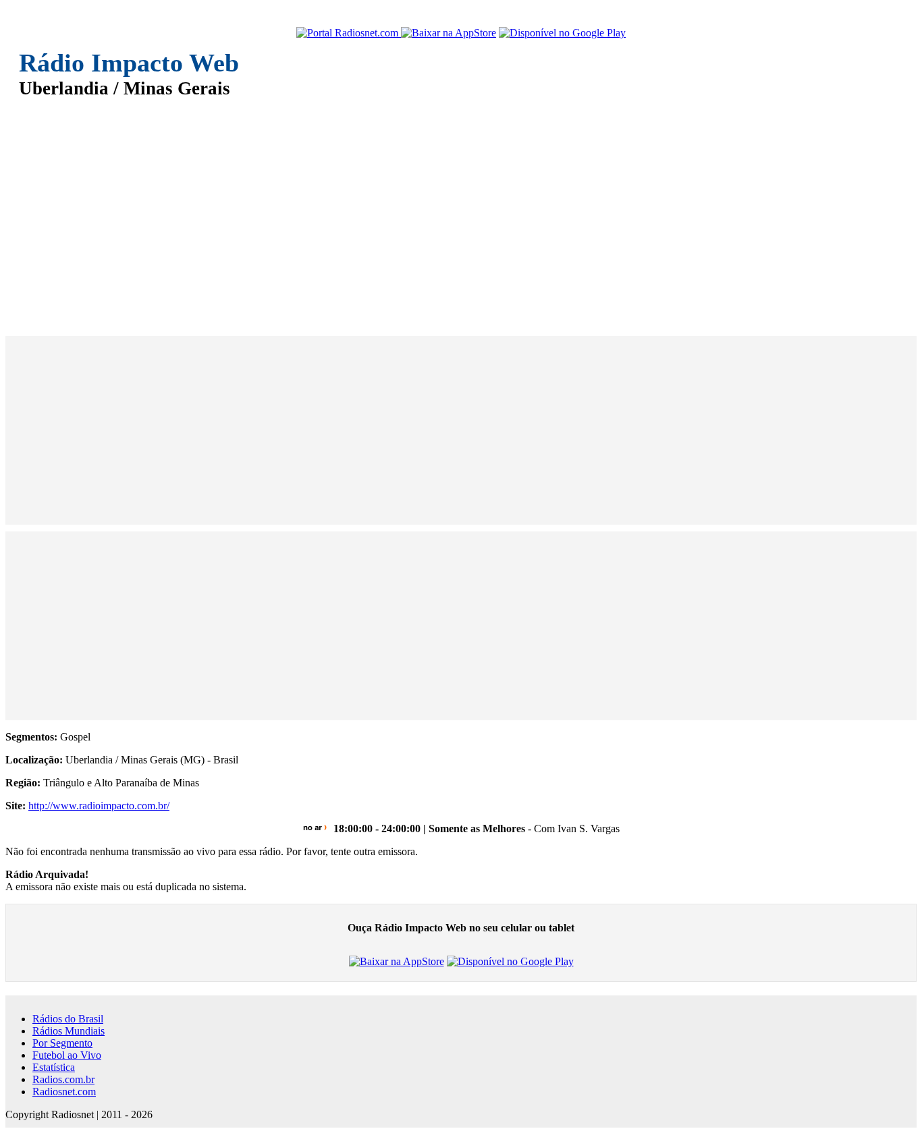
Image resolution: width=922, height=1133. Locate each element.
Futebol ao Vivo (66, 1055)
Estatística (53, 1067)
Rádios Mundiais (68, 1031)
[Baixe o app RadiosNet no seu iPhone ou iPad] (448, 33)
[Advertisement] (424, 207)
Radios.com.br (63, 1079)
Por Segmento (62, 1043)
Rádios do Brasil (67, 1018)
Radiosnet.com (64, 1091)
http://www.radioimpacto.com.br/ (98, 805)
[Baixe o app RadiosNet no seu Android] (562, 33)
